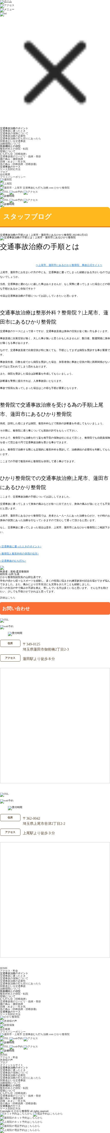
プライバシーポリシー (13, 177)
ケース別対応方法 (10, 169)
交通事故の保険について (14, 133)
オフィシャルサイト (11, 1065)
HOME (3, 968)
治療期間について (10, 143)
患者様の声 (6, 1059)
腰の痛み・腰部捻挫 (11, 159)
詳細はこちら (7, 597)
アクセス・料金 (9, 970)
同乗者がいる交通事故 (13, 141)
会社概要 (5, 174)
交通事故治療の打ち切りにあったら (20, 138)
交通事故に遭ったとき (13, 130)
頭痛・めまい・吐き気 (13, 161)
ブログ (4, 171)
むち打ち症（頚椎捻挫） (14, 153)
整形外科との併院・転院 (14, 148)
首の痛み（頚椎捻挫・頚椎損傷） (19, 164)
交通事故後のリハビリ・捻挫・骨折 (20, 156)
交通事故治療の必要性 (13, 136)
